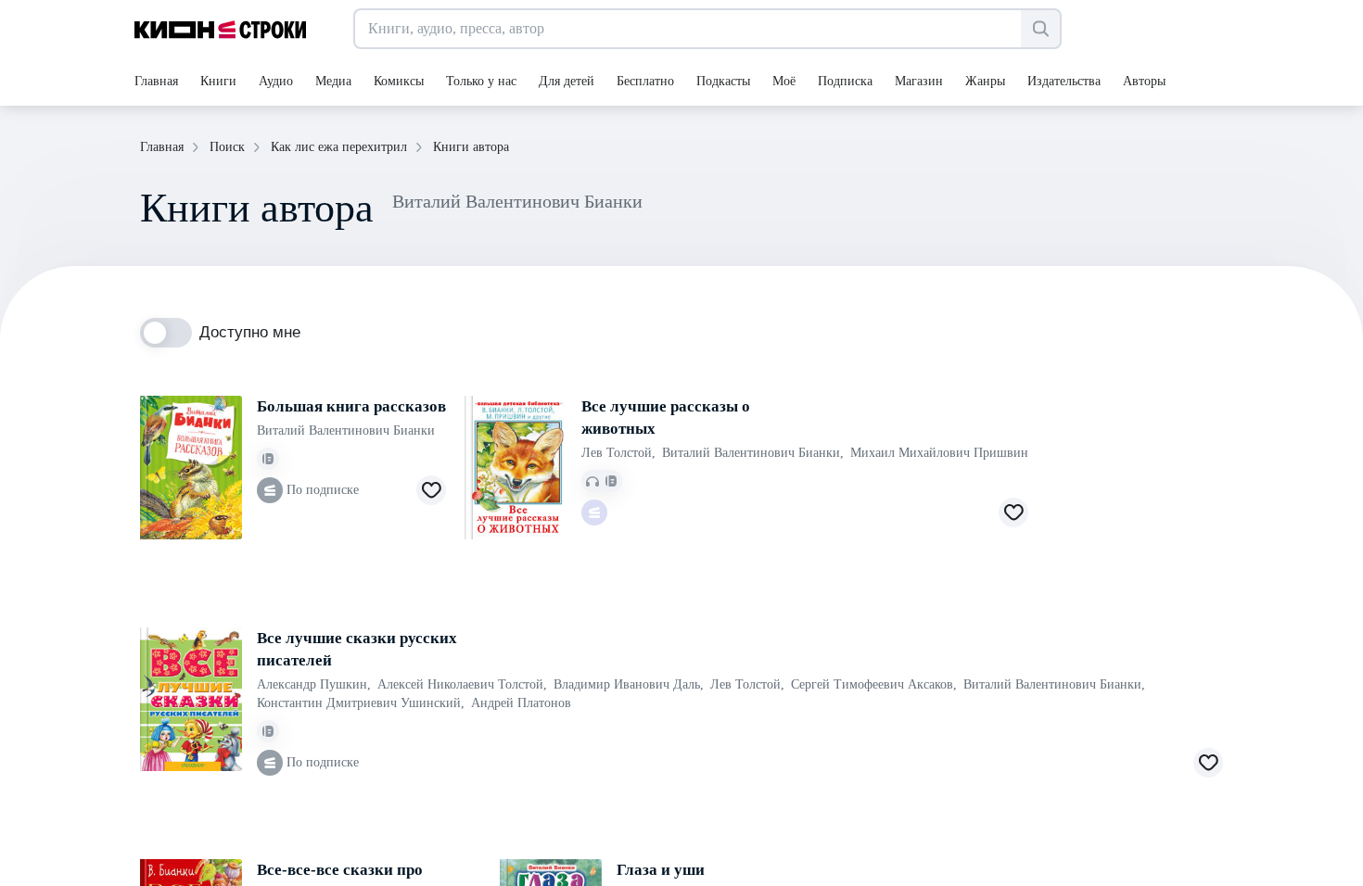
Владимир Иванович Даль (629, 684)
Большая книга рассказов (351, 406)
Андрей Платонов (521, 703)
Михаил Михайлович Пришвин (939, 453)
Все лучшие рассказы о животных (665, 417)
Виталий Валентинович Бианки (346, 430)
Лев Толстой (618, 453)
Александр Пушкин (314, 684)
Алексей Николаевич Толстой (462, 684)
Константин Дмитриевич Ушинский (361, 703)
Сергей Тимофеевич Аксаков (874, 684)
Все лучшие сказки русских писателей (357, 649)
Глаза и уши (661, 870)
